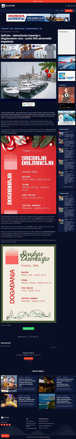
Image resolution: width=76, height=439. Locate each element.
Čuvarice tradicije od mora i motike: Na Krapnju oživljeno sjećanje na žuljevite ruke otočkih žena (27, 382)
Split (40, 28)
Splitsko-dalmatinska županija (32, 28)
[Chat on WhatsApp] (28, 328)
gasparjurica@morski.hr (49, 423)
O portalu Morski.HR (30, 421)
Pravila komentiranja (5, 346)
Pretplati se (68, 10)
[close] (75, 1)
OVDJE (14, 242)
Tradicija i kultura (5, 28)
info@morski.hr (46, 421)
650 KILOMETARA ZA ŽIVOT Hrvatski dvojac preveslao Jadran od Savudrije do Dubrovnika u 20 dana (69, 144)
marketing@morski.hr (47, 425)
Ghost (41, 437)
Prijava (62, 10)
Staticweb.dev (46, 437)
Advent (11, 28)
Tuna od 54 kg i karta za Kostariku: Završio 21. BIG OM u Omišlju (69, 135)
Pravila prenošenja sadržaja (31, 428)
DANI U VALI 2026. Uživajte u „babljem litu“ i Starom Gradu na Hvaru (27, 399)
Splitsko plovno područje (19, 28)
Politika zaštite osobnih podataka (30, 426)
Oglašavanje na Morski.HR (31, 423)
